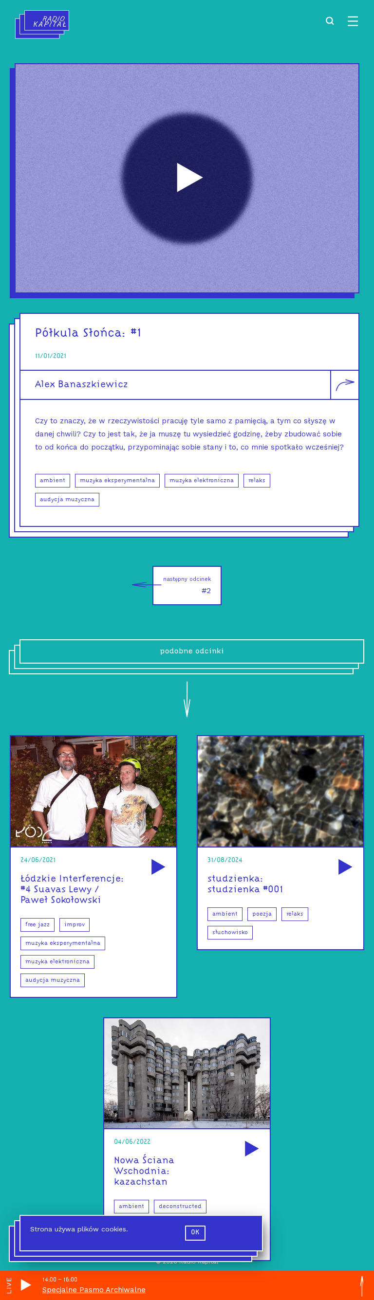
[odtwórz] (156, 868)
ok (195, 1232)
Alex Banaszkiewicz (81, 385)
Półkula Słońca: (81, 333)
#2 (187, 585)
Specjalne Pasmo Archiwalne (94, 1289)
